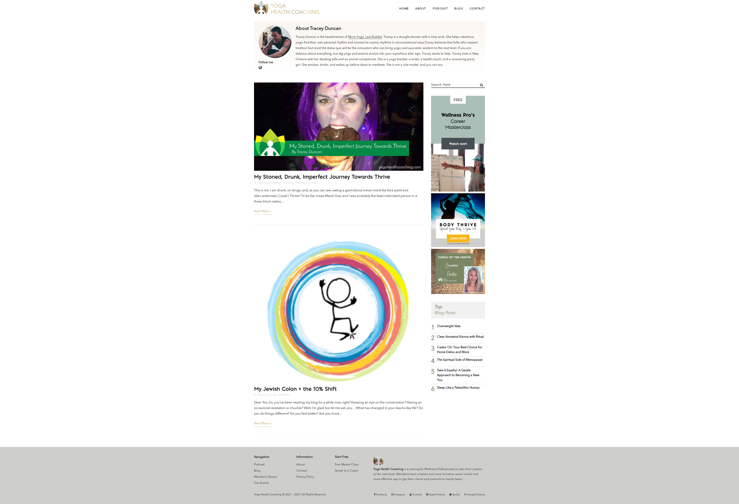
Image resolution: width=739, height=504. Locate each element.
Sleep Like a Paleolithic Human (458, 387)
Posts (286, 182)
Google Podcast (475, 494)
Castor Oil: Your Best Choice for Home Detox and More (459, 350)
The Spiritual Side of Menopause (459, 360)
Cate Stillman (280, 395)
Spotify (455, 494)
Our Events (261, 483)
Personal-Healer (269, 182)
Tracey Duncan (306, 182)
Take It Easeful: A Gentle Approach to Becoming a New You (458, 375)
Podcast (259, 464)
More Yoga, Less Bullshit (365, 37)
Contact (301, 470)
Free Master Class (346, 464)
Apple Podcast (436, 494)
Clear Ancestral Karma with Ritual (460, 336)
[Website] (260, 68)
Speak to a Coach (346, 470)
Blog (257, 470)
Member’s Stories (265, 477)
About (300, 464)
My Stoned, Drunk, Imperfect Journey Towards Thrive (322, 176)
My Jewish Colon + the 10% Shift (295, 388)
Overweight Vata (449, 326)
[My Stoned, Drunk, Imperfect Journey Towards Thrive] (338, 126)
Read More (261, 211)
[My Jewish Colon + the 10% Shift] (338, 309)
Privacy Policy (305, 477)
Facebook (381, 494)
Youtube (417, 494)
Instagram (399, 494)
